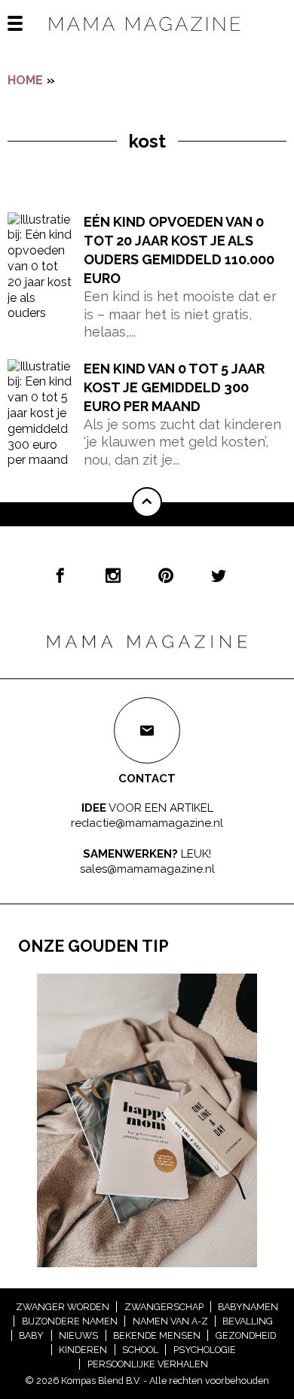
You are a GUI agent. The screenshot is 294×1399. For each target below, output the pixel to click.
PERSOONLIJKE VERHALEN (147, 1364)
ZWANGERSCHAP (164, 1306)
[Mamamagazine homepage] (147, 37)
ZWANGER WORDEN (62, 1306)
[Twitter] (218, 575)
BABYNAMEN (248, 1306)
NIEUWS (78, 1335)
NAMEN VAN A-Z (170, 1321)
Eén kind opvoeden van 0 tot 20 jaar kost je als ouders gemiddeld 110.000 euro (179, 250)
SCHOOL (140, 1349)
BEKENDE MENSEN (157, 1335)
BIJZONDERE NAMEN (70, 1321)
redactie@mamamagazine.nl (147, 822)
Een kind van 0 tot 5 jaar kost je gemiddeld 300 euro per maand (174, 387)
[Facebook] (60, 575)
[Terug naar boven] (147, 502)
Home (25, 80)
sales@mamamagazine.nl (147, 869)
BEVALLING (247, 1321)
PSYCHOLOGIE (204, 1349)
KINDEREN (83, 1349)
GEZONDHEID (246, 1335)
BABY (31, 1335)
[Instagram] (113, 575)
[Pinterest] (166, 575)
